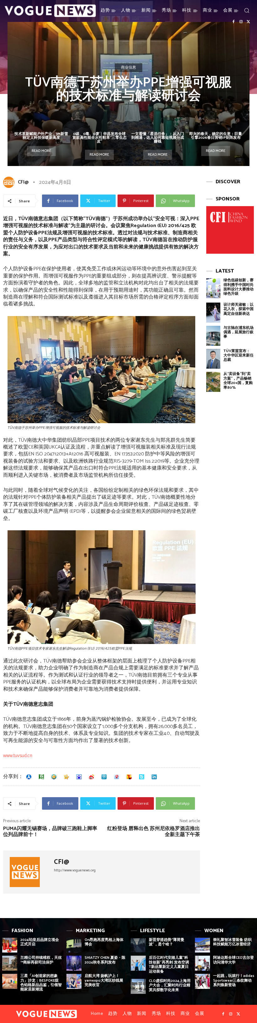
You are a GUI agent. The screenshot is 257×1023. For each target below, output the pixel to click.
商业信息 (128, 67)
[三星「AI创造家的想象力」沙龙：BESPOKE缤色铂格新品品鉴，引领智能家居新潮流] (9, 981)
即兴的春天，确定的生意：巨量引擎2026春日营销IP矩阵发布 (215, 136)
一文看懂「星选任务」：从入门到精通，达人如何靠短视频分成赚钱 (157, 137)
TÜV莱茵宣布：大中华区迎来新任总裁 (238, 355)
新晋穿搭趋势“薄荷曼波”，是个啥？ (166, 942)
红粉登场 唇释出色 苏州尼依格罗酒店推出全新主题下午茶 (153, 831)
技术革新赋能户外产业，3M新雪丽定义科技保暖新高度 (41, 136)
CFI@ (23, 182)
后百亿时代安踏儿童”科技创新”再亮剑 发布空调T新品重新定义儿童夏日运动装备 (169, 964)
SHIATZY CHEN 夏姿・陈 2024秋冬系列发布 (105, 960)
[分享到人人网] (28, 776)
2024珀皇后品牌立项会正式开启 (39, 942)
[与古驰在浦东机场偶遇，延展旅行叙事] (213, 336)
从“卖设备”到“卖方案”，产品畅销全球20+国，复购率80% (238, 380)
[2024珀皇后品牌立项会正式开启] (9, 945)
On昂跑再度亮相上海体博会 (104, 942)
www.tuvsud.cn (17, 755)
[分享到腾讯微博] (104, 776)
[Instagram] (241, 22)
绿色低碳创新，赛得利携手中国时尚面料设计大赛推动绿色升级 (238, 287)
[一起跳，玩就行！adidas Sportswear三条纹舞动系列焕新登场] (202, 981)
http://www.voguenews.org (75, 870)
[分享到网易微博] (116, 776)
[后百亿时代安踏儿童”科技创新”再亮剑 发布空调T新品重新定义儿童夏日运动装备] (138, 963)
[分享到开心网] (66, 776)
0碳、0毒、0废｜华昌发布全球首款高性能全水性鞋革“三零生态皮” (99, 137)
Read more (41, 151)
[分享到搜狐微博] (129, 776)
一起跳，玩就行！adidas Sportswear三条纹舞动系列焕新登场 (233, 980)
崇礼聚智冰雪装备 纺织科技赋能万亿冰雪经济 (232, 942)
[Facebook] (233, 22)
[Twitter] (248, 22)
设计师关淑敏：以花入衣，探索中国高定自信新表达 (238, 309)
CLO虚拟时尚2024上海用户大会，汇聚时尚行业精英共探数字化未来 (170, 985)
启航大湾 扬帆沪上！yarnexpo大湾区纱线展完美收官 (104, 980)
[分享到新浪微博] (91, 776)
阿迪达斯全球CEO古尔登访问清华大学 (233, 960)
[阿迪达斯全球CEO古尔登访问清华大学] (202, 963)
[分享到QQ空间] (53, 776)
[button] (246, 10)
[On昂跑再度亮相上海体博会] (73, 945)
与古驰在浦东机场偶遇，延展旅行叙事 (238, 332)
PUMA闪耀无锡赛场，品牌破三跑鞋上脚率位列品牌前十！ (50, 831)
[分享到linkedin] (154, 776)
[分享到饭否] (141, 776)
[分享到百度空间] (78, 776)
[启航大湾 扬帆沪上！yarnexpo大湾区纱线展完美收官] (73, 981)
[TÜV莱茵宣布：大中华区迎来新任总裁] (213, 359)
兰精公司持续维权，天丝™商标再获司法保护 (41, 960)
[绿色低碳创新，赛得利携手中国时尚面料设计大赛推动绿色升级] (213, 288)
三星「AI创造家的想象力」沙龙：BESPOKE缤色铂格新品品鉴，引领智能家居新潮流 (41, 982)
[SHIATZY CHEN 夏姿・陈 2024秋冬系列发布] (73, 963)
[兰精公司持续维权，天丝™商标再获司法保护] (9, 963)
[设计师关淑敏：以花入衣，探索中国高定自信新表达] (213, 313)
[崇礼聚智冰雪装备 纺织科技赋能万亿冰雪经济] (202, 945)
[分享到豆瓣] (41, 776)
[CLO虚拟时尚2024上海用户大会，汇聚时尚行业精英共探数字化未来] (138, 986)
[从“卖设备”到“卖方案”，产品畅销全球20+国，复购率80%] (213, 382)
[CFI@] (10, 182)
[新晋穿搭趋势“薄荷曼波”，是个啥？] (138, 945)
